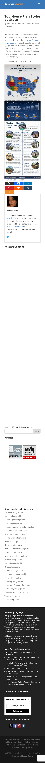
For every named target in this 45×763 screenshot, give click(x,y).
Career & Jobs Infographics (15, 519)
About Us (11, 745)
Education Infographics (13, 523)
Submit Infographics (13, 739)
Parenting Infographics (13, 570)
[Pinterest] (9, 188)
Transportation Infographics (16, 592)
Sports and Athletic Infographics (17, 585)
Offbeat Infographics (12, 567)
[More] (9, 192)
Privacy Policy (27, 747)
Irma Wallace (11, 24)
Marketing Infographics (13, 563)
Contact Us (21, 745)
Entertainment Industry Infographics (19, 527)
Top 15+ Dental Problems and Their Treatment (20, 653)
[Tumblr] (27, 188)
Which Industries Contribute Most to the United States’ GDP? (22, 658)
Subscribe (17, 711)
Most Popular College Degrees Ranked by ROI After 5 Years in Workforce (23, 683)
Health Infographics (12, 541)
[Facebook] (18, 183)
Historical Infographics (13, 545)
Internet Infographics (13, 552)
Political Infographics (13, 578)
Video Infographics (12, 599)
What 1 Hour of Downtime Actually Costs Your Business (22, 672)
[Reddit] (18, 188)
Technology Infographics (14, 589)
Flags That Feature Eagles (16, 668)
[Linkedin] (27, 183)
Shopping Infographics (13, 581)
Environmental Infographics (15, 530)
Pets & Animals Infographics (16, 574)
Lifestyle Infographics (13, 560)
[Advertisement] (22, 334)
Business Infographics (13, 516)
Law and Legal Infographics (15, 556)
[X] (9, 183)
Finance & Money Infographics (16, 534)
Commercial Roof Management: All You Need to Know (22, 678)
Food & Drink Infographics (15, 538)
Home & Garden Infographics (16, 549)
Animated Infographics (13, 512)
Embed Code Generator (28, 742)
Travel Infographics (12, 596)
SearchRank (11, 218)
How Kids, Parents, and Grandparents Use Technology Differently (21, 664)
